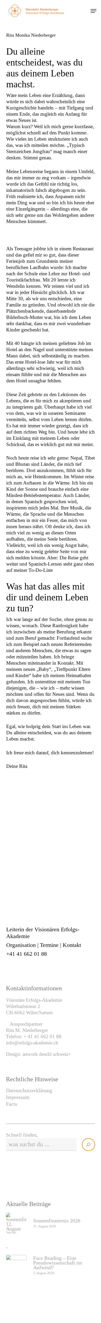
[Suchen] (88, 1144)
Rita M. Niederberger (27, 1030)
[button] (93, 11)
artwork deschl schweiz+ (47, 1054)
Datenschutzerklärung (29, 1090)
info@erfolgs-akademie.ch (32, 1042)
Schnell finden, (22, 1135)
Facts (11, 1104)
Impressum (18, 1097)
